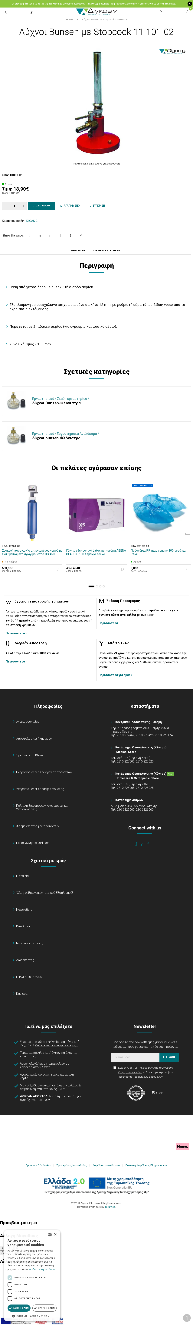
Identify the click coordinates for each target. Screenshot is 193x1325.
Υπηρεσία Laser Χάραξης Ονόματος (40, 789)
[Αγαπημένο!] (57, 529)
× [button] (55, 1234)
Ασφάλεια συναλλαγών (106, 1165)
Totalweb (110, 1206)
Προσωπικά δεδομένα (38, 1165)
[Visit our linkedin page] (150, 844)
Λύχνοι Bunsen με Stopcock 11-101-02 (104, 19)
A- (3, 1248)
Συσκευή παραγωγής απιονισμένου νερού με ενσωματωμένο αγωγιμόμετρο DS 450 (32, 552)
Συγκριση (98, 205)
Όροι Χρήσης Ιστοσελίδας (72, 1165)
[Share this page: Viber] (70, 235)
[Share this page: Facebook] (29, 235)
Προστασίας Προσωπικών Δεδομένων (140, 1076)
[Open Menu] (6, 11)
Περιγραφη (78, 251)
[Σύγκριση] (57, 537)
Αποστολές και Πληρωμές (34, 738)
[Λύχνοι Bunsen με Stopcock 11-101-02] (96, 101)
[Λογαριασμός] (161, 11)
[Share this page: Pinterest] (50, 235)
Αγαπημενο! (71, 205)
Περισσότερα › (16, 633)
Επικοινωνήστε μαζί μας (32, 843)
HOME (69, 19)
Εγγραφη (169, 1057)
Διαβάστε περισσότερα (42, 1269)
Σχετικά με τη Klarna (30, 755)
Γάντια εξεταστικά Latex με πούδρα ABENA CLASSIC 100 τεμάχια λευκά (96, 552)
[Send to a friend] (81, 235)
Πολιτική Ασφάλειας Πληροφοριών (146, 1165)
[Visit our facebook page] (139, 844)
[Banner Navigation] (188, 534)
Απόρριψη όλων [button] (44, 1308)
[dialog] (32, 1275)
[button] (91, 586)
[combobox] (50, 1234)
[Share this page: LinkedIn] (60, 235)
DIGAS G (32, 221)
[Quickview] (57, 520)
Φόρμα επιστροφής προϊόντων (37, 826)
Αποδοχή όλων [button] (19, 1308)
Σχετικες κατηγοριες (106, 251)
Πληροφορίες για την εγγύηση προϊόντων (44, 772)
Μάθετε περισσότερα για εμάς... (56, 1045)
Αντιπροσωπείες (27, 721)
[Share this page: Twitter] (40, 235)
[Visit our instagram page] (145, 844)
